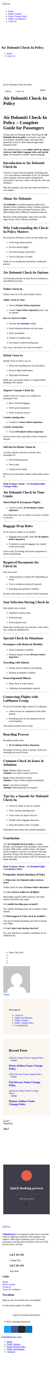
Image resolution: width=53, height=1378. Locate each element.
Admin (8, 91)
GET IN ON (17, 1254)
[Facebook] (14, 1329)
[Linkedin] (28, 1329)
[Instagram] (21, 1329)
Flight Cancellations (23, 1018)
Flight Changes (21, 1020)
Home (9, 53)
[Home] (6, 4)
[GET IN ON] (6, 1254)
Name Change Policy (24, 1023)
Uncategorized (21, 1025)
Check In (11, 56)
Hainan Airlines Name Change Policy (22, 1103)
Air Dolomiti (23, 323)
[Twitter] (7, 1329)
